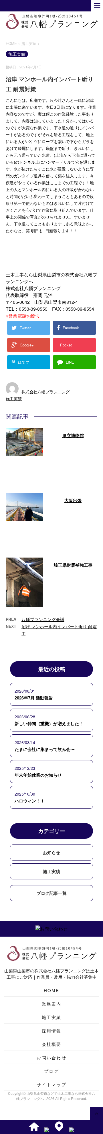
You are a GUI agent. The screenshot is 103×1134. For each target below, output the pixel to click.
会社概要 (52, 1044)
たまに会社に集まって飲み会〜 (45, 749)
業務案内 (52, 1004)
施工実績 (14, 398)
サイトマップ (51, 1084)
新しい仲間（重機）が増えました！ (49, 723)
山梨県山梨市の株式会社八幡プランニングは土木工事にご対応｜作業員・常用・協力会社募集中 (51, 974)
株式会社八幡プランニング (45, 391)
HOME (52, 990)
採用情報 (52, 1031)
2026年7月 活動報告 (34, 698)
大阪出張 (73, 500)
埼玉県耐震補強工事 (73, 565)
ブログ (51, 1071)
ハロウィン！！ (30, 801)
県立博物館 (73, 435)
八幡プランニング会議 (42, 619)
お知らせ (51, 852)
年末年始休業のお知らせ (38, 775)
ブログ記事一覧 (52, 893)
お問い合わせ (51, 1057)
